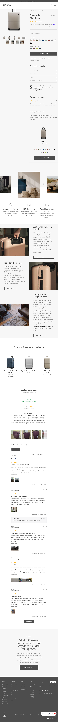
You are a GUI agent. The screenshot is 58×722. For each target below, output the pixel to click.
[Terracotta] (49, 40)
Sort (33, 454)
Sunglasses (5, 695)
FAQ (31, 686)
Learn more (10, 288)
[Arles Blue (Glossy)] (40, 49)
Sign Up (53, 682)
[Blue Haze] (40, 40)
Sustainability (14, 692)
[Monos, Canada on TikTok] (45, 691)
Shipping (32, 694)
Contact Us (32, 684)
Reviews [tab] (15, 445)
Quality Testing (15, 690)
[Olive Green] (37, 40)
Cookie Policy (38, 714)
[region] (29, 434)
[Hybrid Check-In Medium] (29, 361)
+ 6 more (28, 580)
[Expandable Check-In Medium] (10, 361)
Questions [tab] (24, 445)
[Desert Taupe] (31, 40)
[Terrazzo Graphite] (31, 49)
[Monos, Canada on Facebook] (42, 691)
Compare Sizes (6, 703)
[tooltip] (33, 413)
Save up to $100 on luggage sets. (29, 1)
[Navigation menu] (55, 5)
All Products (5, 684)
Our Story (13, 686)
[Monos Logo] (6, 5)
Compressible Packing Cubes (42, 326)
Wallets (4, 697)
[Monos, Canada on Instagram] (39, 691)
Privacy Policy (30, 714)
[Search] (45, 6)
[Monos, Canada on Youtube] (48, 691)
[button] (36, 21)
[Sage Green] (46, 40)
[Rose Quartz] (34, 40)
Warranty (32, 692)
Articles (13, 696)
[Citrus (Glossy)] (37, 49)
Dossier (13, 694)
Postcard (13, 698)
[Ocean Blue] (43, 40)
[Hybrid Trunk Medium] (47, 361)
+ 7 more (15, 548)
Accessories (5, 699)
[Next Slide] (45, 434)
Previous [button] (7, 20)
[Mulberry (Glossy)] (34, 49)
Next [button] (21, 20)
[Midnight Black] (31, 43)
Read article (29, 667)
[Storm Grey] (52, 40)
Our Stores (14, 684)
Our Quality (14, 688)
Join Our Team (15, 700)
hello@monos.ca (48, 693)
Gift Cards (4, 701)
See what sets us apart (44, 257)
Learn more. (29, 215)
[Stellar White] (55, 40)
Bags (3, 693)
